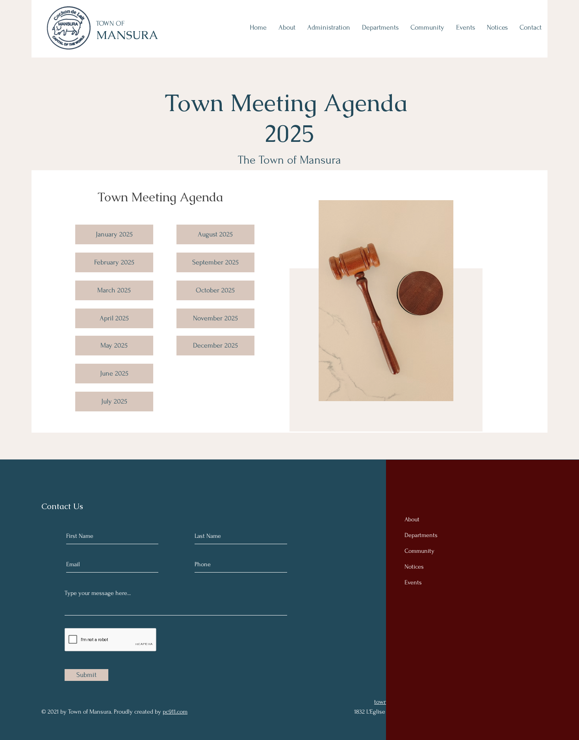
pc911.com (175, 711)
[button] (114, 401)
